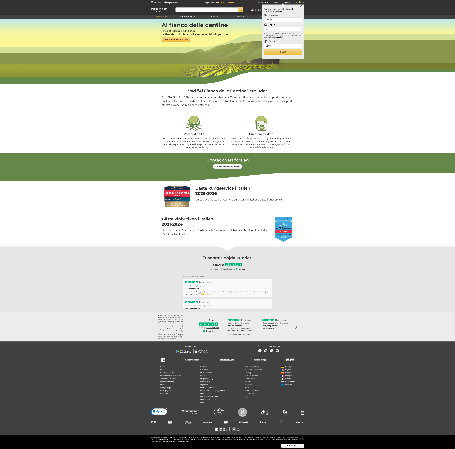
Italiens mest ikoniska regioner (166, 338)
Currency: (272, 41)
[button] (159, 412)
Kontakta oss (205, 367)
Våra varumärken (251, 376)
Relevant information (208, 387)
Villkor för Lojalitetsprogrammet (212, 390)
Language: (273, 15)
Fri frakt (157, 2)
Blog (246, 396)
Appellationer (250, 379)
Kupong (248, 373)
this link (280, 37)
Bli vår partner (206, 373)
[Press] (163, 359)
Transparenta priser (168, 379)
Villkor (202, 376)
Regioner (248, 384)
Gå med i (223, 2)
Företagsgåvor (165, 390)
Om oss (163, 370)
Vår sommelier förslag (253, 370)
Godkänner (292, 446)
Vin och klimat (250, 393)
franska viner (161, 337)
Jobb (202, 402)
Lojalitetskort (172, 2)
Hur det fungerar (167, 373)
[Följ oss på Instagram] (265, 350)
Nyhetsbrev (204, 370)
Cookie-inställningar (208, 399)
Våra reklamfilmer (167, 381)
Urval (247, 387)
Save (283, 52)
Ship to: (271, 24)
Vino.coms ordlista (252, 367)
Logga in (255, 10)
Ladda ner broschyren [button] (176, 39)
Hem (162, 367)
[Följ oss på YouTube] (277, 350)
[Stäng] (301, 6)
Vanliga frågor (165, 387)
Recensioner (205, 381)
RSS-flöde (164, 393)
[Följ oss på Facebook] (260, 350)
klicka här (161, 439)
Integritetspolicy (206, 379)
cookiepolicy (184, 442)
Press (162, 384)
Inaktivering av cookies (209, 396)
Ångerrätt (204, 384)
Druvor (247, 381)
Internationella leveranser (170, 376)
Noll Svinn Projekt (252, 390)
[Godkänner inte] (302, 438)
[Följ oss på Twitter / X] (271, 350)
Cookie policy (205, 393)
